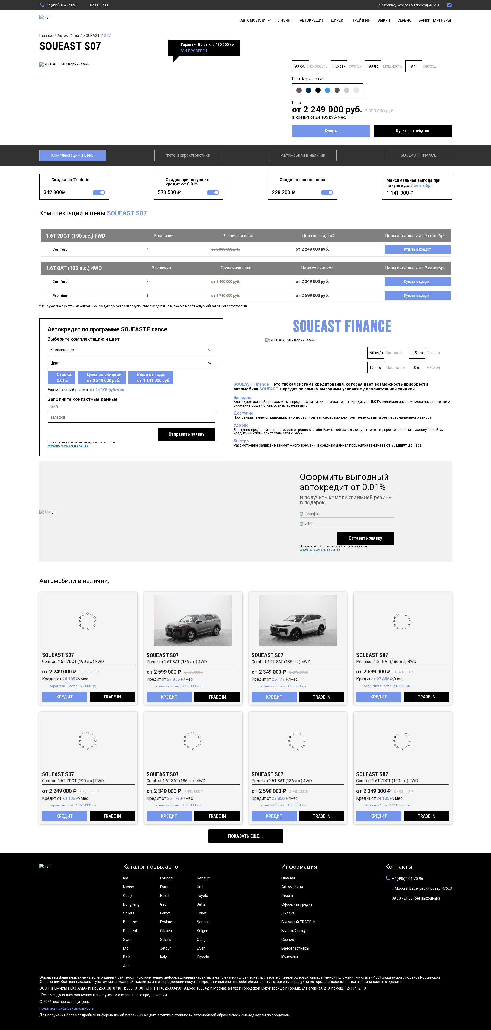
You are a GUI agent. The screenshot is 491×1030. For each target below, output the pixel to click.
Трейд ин (361, 20)
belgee (202, 931)
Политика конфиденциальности (66, 1008)
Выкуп (384, 20)
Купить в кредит (417, 249)
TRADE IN (112, 696)
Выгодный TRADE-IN (298, 922)
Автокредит (311, 20)
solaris (165, 939)
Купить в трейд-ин (412, 130)
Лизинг (285, 20)
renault (203, 878)
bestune (130, 922)
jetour (165, 948)
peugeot (130, 931)
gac (163, 904)
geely (127, 895)
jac (126, 966)
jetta (201, 904)
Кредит (64, 696)
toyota (202, 895)
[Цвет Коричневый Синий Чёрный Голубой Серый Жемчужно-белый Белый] (131, 361)
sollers (128, 913)
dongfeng (131, 904)
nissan (128, 887)
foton (164, 887)
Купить (331, 130)
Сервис (404, 20)
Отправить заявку (186, 434)
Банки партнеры (435, 20)
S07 (107, 36)
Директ (338, 20)
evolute (166, 922)
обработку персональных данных (68, 445)
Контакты (289, 957)
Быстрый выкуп (294, 931)
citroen (166, 931)
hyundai (166, 878)
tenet (201, 913)
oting (201, 939)
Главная (46, 36)
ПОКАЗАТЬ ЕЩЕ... (245, 836)
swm (127, 939)
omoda (203, 957)
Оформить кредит (296, 904)
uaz (200, 887)
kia (125, 878)
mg (125, 948)
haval (164, 895)
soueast (204, 922)
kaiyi (164, 957)
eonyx (165, 913)
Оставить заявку (365, 538)
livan (201, 948)
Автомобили (68, 36)
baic (126, 957)
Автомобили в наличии (303, 155)
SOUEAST (91, 36)
